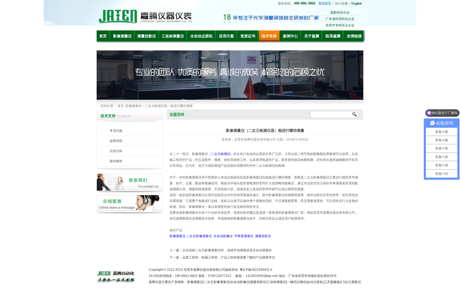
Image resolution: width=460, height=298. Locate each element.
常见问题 (116, 131)
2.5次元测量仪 (350, 282)
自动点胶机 (315, 282)
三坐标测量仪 (173, 36)
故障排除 (116, 141)
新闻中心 (290, 36)
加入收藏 (341, 3)
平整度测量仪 (243, 236)
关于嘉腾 (311, 36)
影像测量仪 (122, 36)
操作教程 (116, 161)
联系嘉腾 (333, 36)
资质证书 (247, 36)
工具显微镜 (332, 282)
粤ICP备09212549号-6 (256, 270)
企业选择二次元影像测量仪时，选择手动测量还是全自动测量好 (227, 250)
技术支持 (269, 36)
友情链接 (354, 36)
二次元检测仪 (220, 154)
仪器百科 (116, 151)
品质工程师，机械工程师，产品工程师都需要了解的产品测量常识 (228, 257)
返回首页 (324, 3)
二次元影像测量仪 (199, 236)
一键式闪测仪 (296, 282)
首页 (103, 36)
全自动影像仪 (223, 236)
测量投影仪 (146, 36)
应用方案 (226, 36)
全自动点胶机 (201, 36)
